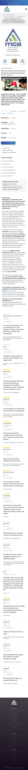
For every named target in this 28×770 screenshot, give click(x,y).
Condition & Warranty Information (14, 723)
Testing (14, 721)
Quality (14, 716)
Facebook (14, 753)
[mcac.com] (7, 9)
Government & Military (14, 714)
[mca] (14, 702)
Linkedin (14, 760)
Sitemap (14, 727)
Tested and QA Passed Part (9, 173)
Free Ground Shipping (8, 161)
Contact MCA (14, 737)
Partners (14, 739)
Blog (14, 762)
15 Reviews (13, 111)
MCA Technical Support (8, 167)
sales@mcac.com (10, 291)
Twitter (14, 755)
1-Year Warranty (6, 164)
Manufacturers (11, 14)
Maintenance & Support (14, 725)
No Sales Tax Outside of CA (9, 170)
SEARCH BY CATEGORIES (9, 16)
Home (3, 14)
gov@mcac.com (16, 186)
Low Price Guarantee (7, 175)
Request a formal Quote (8, 150)
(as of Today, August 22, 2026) (8, 124)
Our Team (14, 741)
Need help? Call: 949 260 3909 (9, 152)
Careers (14, 743)
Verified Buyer (8, 321)
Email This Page (6, 148)
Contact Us (10, 113)
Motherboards (20, 16)
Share (3, 113)
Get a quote (22, 111)
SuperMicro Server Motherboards (12, 17)
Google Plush (14, 757)
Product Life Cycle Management (14, 729)
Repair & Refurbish (14, 712)
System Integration (14, 718)
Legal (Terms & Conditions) (14, 745)
